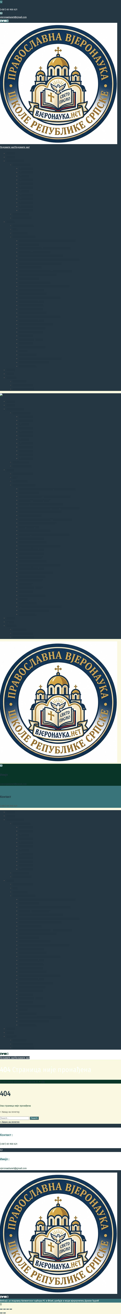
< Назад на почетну (10, 1121)
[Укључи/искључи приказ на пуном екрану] (7, 1309)
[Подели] (4, 1309)
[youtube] (5, 20)
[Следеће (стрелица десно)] (4, 1312)
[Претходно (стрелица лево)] (1, 1312)
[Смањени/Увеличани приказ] (10, 1309)
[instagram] (7, 20)
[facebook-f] (0, 20)
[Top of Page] (1, 1304)
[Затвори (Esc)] (1, 1309)
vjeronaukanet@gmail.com (13, 17)
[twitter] (2, 20)
